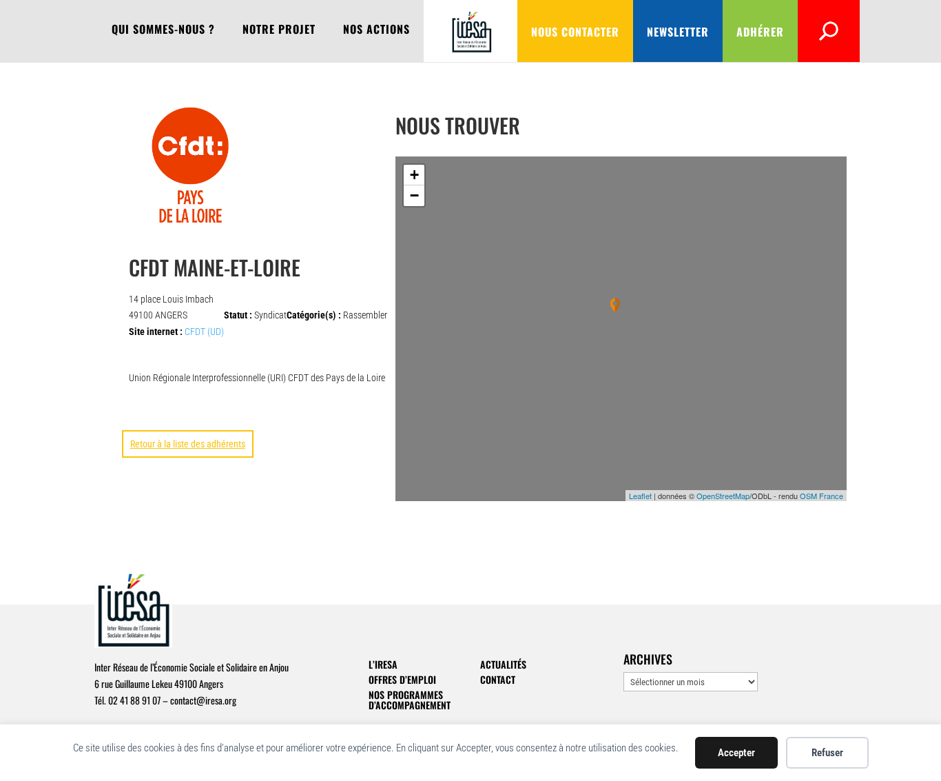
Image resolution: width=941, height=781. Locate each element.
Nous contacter (575, 31)
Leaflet (640, 495)
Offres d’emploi (402, 679)
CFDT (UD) (204, 331)
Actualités (503, 664)
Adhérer (760, 31)
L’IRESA (383, 664)
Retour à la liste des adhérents (187, 443)
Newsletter (678, 31)
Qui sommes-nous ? (163, 30)
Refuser (827, 753)
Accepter (736, 753)
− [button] (414, 195)
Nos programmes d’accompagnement (410, 699)
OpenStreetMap (722, 495)
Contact (497, 679)
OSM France (821, 495)
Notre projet (279, 30)
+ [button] (414, 174)
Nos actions (376, 30)
